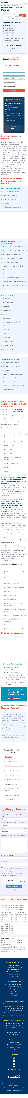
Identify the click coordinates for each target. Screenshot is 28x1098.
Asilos (5, 5)
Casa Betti (8, 757)
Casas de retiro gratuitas (14, 1032)
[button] (25, 1)
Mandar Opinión (14, 886)
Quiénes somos (17, 1090)
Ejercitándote (14, 991)
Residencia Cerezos (12, 799)
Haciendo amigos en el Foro (14, 984)
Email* (7, 855)
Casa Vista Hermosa (12, 795)
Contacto (8, 1090)
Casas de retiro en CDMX (14, 1025)
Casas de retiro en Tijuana (14, 1030)
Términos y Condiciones (18, 870)
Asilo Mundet (9, 775)
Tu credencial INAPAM (14, 972)
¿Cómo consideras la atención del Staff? (13, 822)
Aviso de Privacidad (6, 1087)
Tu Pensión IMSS (14, 976)
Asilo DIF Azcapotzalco (13, 770)
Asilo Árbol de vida (11, 761)
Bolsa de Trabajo (14, 974)
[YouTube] (14, 1066)
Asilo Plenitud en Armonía (14, 766)
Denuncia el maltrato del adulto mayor (14, 1015)
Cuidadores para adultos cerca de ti (14, 1004)
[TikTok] (14, 1058)
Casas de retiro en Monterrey (14, 1023)
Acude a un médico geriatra (14, 1008)
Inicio (2, 5)
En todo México (14, 1034)
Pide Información (14, 698)
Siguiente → (14, 90)
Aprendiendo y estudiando (14, 989)
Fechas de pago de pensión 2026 (14, 967)
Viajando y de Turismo (14, 986)
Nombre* (4, 862)
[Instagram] (14, 1063)
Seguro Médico (14, 965)
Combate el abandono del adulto (14, 1013)
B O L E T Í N (15, 1069)
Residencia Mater (11, 784)
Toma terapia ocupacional (14, 1010)
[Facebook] (14, 1060)
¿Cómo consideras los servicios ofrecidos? (14, 829)
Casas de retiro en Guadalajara (14, 1027)
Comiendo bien (14, 993)
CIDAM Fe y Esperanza (13, 779)
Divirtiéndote (14, 995)
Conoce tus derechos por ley (14, 1006)
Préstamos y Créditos (14, 969)
